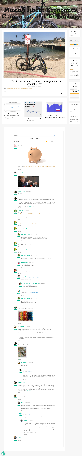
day (78, 90)
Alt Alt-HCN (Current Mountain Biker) (26, 270)
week (76, 90)
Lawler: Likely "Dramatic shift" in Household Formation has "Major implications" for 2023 (11, 115)
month (73, 90)
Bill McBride (7, 93)
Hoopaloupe (30, 285)
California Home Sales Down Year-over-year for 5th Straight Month (19, 88)
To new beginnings (74, 109)
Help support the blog (74, 40)
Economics (34, 79)
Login (54, 135)
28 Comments (38, 86)
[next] (73, 89)
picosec (29, 414)
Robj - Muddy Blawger (30, 235)
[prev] (71, 89)
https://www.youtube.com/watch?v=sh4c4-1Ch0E (27, 223)
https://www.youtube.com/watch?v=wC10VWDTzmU (28, 229)
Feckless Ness (30, 371)
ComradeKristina (29, 364)
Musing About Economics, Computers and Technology (41, 13)
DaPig (19, 145)
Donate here (72, 69)
